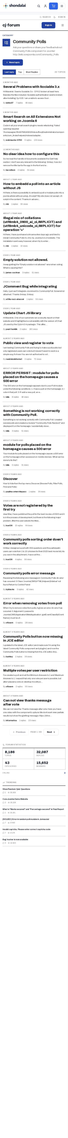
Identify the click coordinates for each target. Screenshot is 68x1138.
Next (49, 732)
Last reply (9, 72)
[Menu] (62, 25)
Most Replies (32, 72)
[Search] (39, 6)
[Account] (45, 6)
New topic (14, 62)
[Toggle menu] (62, 6)
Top (20, 72)
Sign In (48, 25)
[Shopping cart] (53, 6)
